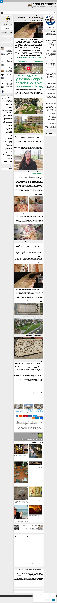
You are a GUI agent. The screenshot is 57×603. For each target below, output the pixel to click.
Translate (53, 135)
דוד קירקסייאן (29, 422)
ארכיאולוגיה (26, 421)
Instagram (29, 439)
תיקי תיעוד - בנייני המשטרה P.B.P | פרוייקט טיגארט (9, 61)
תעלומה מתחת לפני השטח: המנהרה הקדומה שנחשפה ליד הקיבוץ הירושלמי (50, 69)
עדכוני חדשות (30, 15)
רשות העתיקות (35, 429)
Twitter (34, 416)
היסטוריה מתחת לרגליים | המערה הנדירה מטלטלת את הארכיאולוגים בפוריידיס (51, 63)
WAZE (10, 97)
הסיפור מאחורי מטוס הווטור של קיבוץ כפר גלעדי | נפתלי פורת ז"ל (50, 59)
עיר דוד (9, 142)
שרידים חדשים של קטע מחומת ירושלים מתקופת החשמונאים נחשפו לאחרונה (50, 102)
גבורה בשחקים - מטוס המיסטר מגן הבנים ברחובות (8, 79)
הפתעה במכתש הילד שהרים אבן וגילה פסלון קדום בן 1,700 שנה (51, 78)
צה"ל (10, 151)
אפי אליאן (34, 421)
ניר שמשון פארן (22, 427)
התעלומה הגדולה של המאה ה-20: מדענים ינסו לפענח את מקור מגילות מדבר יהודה (51, 49)
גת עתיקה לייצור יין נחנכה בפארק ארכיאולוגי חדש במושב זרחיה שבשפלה (50, 126)
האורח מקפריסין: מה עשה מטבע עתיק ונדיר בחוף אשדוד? (50, 34)
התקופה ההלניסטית (7, 115)
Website (39, 439)
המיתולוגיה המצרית (20, 422)
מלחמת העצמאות (7, 132)
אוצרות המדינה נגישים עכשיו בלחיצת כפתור (21, 455)
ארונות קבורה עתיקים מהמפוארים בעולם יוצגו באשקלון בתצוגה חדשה (39, 410)
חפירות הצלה (40, 426)
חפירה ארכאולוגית (34, 424)
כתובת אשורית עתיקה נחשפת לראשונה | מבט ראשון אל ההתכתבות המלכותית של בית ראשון (50, 111)
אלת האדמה (20, 419)
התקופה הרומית (22, 423)
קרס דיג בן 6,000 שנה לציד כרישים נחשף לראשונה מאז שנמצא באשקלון (21, 521)
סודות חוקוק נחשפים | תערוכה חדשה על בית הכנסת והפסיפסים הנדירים (51, 43)
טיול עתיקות (35, 15)
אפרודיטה (30, 421)
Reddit (20, 416)
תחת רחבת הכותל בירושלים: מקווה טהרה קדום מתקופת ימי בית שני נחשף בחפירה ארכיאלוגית (51, 91)
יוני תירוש (21, 426)
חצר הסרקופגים (35, 426)
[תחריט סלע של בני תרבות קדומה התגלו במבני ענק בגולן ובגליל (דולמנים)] (18, 406)
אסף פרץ (9, 103)
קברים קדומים (40, 429)
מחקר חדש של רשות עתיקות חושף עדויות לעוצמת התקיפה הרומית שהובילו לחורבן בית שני (21, 502)
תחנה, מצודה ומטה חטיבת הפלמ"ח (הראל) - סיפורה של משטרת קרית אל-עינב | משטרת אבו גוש (8, 56)
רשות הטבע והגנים (7, 154)
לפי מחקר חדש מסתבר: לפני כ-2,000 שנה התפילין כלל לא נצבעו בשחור (8, 66)
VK (16, 416)
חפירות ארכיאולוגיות (20, 424)
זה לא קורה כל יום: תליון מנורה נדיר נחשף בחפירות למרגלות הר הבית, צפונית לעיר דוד (51, 96)
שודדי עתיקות (8, 157)
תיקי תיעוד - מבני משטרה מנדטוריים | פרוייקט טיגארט (9, 83)
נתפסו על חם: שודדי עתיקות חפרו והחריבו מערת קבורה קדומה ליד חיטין (51, 106)
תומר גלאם (24, 431)
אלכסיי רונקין (24, 419)
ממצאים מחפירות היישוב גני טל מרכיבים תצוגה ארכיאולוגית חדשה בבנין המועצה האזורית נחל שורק (36, 499)
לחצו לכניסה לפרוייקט (50, 27)
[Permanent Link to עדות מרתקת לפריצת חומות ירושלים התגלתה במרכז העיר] (35, 463)
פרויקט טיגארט (8, 148)
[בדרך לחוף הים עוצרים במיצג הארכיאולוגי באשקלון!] (28, 406)
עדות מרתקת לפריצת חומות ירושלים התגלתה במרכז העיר (36, 466)
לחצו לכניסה (7, 28)
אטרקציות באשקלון (35, 419)
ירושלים (9, 131)
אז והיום (40, 15)
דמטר (25, 422)
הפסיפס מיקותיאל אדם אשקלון (30, 423)
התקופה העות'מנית (7, 116)
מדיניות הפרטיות (47, 599)
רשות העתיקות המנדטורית (27, 429)
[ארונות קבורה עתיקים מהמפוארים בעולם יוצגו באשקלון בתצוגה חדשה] (38, 406)
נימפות (26, 427)
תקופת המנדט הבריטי (18, 431)
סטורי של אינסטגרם (7, 141)
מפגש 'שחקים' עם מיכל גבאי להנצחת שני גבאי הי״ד (51, 116)
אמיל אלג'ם (38, 421)
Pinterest (24, 416)
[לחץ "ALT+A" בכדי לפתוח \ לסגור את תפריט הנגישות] (1, 1)
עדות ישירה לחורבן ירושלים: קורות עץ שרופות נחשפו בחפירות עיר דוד (51, 39)
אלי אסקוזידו (29, 419)
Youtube (34, 439)
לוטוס (18, 426)
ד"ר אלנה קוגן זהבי (35, 422)
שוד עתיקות (9, 158)
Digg (40, 417)
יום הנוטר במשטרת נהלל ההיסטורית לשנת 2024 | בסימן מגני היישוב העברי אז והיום (35, 459)
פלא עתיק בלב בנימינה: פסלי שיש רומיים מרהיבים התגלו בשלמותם (51, 54)
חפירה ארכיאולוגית (27, 424)
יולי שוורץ (9, 129)
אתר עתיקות (19, 421)
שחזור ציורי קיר (20, 429)
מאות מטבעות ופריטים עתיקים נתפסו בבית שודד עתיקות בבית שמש (21, 484)
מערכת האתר (39, 20)
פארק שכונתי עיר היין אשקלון (32, 428)
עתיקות (38, 428)
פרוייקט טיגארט (9, 91)
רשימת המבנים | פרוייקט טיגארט (9, 75)
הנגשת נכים (38, 423)
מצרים (10, 137)
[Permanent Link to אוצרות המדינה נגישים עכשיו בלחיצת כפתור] (21, 449)
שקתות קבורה (32, 431)
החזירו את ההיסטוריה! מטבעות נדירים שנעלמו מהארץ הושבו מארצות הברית (50, 73)
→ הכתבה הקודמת (35, 525)
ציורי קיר (17, 428)
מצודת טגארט (8, 134)
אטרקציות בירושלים (7, 98)
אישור (53, 599)
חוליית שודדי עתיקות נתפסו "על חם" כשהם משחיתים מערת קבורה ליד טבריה (50, 86)
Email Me (23, 439)
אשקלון (22, 421)
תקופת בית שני (8, 160)
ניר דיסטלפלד (8, 139)
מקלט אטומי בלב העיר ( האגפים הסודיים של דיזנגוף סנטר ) (8, 88)
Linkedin (37, 417)
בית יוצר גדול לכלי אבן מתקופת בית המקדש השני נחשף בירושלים (50, 82)
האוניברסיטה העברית (7, 110)
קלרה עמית (9, 152)
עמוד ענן (9, 144)
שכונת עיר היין (37, 431)
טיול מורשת (8, 125)
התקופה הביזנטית (7, 114)
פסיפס (25, 428)
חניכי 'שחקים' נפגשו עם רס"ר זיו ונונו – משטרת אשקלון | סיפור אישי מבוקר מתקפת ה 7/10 (51, 121)
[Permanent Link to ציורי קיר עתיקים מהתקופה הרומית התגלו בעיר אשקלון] (28, 30)
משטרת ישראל (8, 138)
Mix (33, 417)
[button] (36, 200)
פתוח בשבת (22, 428)
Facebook (29, 416)
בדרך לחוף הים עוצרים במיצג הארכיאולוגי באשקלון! (29, 410)
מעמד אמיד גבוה (37, 427)
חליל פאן (39, 424)
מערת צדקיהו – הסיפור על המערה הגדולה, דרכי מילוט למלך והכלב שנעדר (35, 516)
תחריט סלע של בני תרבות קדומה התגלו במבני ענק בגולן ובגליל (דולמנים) (19, 410)
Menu (28, 0)
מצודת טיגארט (8, 135)
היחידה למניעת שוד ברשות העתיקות (7, 112)
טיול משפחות (30, 426)
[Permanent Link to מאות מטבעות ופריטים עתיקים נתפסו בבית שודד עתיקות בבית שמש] (21, 472)
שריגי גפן (27, 431)
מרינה (29, 427)
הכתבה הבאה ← (25, 525)
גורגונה (40, 422)
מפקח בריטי (32, 427)
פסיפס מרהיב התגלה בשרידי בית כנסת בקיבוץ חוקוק (8, 71)
